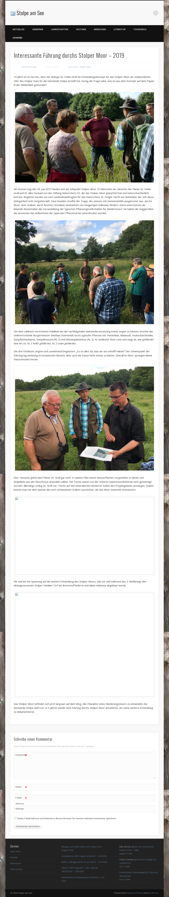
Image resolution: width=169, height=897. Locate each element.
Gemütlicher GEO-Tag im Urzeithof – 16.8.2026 (84, 856)
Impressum (15, 863)
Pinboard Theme (134, 892)
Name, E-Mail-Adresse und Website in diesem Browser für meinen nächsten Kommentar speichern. (67, 818)
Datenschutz (16, 869)
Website (20, 808)
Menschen (100, 29)
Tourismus (139, 29)
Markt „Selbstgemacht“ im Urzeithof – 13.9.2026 (84, 861)
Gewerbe (17, 37)
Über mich (15, 851)
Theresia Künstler (29, 66)
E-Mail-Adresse (21, 800)
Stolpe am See (30, 13)
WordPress (153, 892)
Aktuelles (18, 29)
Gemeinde (37, 29)
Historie (81, 29)
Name (21, 787)
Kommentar (21, 755)
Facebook (149, 13)
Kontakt (13, 857)
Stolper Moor (85, 66)
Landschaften (59, 29)
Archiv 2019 (73, 66)
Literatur (119, 29)
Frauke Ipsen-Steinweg (130, 872)
